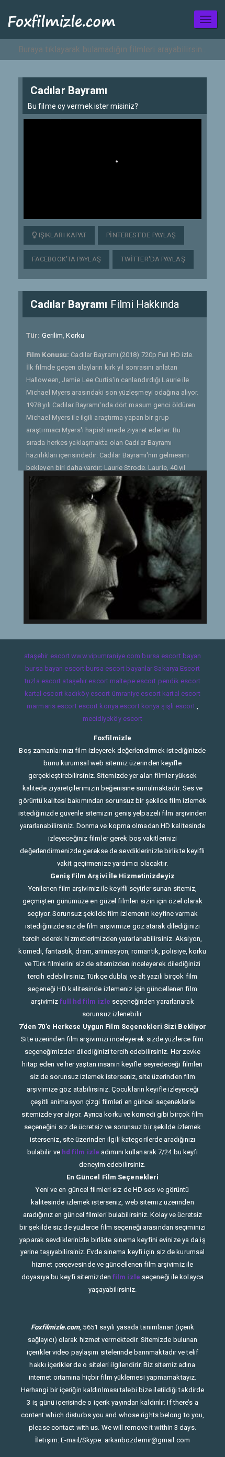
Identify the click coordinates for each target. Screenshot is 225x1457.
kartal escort (44, 693)
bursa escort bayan (171, 656)
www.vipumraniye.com (105, 656)
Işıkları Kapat (62, 235)
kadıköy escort (87, 693)
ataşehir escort (47, 656)
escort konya (98, 706)
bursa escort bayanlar (119, 668)
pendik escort (179, 681)
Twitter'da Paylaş (153, 259)
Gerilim (52, 335)
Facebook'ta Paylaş (66, 259)
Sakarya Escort (176, 668)
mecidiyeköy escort (113, 718)
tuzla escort (43, 681)
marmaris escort (52, 706)
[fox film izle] (62, 19)
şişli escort (178, 706)
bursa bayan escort (54, 668)
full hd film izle (85, 1001)
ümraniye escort (136, 693)
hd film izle (80, 1152)
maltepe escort (133, 681)
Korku (75, 335)
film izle (126, 1277)
